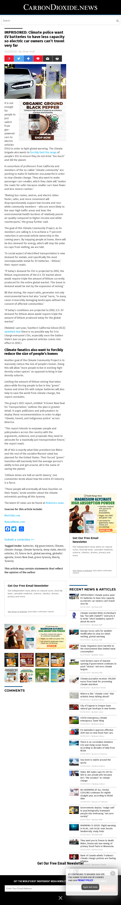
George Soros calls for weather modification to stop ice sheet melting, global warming (96, 634)
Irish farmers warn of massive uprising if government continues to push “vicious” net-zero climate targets (98, 665)
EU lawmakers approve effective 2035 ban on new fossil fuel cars (96, 731)
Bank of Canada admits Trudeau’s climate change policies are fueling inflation (98, 858)
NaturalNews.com (14, 521)
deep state (49, 549)
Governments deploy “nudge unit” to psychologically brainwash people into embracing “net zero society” (97, 812)
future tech (25, 553)
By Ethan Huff (97, 607)
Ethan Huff (28, 51)
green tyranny (42, 557)
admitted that (12, 331)
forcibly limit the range (43, 152)
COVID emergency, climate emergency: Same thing (93, 719)
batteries (28, 545)
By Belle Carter (98, 655)
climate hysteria (32, 549)
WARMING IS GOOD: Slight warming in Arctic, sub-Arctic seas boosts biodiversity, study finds (98, 828)
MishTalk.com (12, 515)
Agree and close (90, 887)
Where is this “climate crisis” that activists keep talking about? (97, 695)
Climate (59, 545)
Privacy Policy (85, 880)
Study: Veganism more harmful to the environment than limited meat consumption (97, 649)
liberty (55, 557)
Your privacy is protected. (17, 612)
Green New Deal (23, 557)
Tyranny (9, 561)
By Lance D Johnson (99, 754)
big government (44, 545)
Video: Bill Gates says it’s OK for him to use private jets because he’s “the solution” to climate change (96, 776)
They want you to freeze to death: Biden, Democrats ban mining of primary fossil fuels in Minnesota (97, 843)
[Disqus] (35, 734)
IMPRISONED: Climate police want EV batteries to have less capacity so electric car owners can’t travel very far (97, 599)
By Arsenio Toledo (99, 688)
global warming (42, 553)
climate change (13, 549)
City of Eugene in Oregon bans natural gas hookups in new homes (98, 707)
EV (16, 553)
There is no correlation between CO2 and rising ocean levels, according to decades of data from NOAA (97, 746)
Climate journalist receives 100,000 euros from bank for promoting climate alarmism (98, 681)
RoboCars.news (55, 502)
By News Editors (98, 700)
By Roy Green (97, 850)
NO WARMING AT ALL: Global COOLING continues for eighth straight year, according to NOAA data (96, 794)
